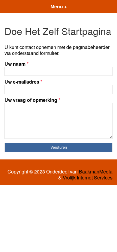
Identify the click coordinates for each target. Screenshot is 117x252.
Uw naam (16, 63)
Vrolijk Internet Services (87, 178)
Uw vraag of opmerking (32, 99)
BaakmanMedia (95, 172)
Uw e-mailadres (23, 81)
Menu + (58, 6)
